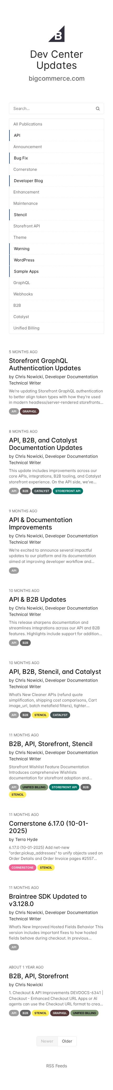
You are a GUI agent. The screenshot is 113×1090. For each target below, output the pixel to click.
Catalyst (21, 316)
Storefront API (26, 225)
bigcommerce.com (57, 78)
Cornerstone (25, 169)
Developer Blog (28, 180)
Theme (20, 237)
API (17, 135)
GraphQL (21, 282)
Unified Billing (26, 327)
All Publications (27, 123)
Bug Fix (21, 157)
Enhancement (26, 191)
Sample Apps (26, 271)
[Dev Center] (56, 34)
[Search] (98, 108)
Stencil (20, 214)
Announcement (27, 146)
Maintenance (25, 203)
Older (67, 1041)
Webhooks (23, 293)
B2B (17, 305)
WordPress (24, 259)
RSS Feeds (56, 1065)
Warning (21, 248)
